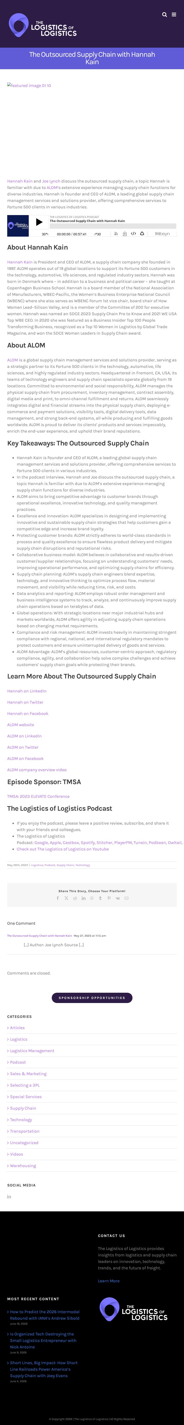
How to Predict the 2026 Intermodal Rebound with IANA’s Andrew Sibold (45, 1315)
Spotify (88, 842)
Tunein (140, 842)
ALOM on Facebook (25, 758)
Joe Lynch (51, 181)
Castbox (71, 842)
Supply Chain (65, 865)
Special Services (26, 1096)
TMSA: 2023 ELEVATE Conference (38, 796)
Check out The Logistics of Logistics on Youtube (63, 849)
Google (41, 842)
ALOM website (20, 724)
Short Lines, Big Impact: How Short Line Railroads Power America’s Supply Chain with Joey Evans (44, 1369)
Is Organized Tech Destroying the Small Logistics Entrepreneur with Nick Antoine (43, 1340)
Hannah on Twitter (25, 702)
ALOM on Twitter (23, 747)
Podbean (157, 842)
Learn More (109, 1280)
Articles (17, 1027)
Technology (82, 865)
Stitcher (104, 842)
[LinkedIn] (9, 1196)
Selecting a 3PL (25, 1085)
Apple (55, 842)
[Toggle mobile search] (164, 14)
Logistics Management (32, 1050)
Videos (16, 1154)
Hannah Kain (20, 181)
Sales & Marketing (28, 1073)
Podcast (50, 865)
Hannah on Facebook (28, 713)
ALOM (52, 187)
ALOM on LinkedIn (24, 736)
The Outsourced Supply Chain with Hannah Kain (39, 935)
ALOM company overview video (37, 769)
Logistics (37, 865)
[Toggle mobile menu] (174, 14)
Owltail (175, 842)
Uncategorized (24, 1142)
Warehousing (23, 1165)
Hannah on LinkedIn (26, 691)
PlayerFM (123, 842)
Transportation (25, 1131)
